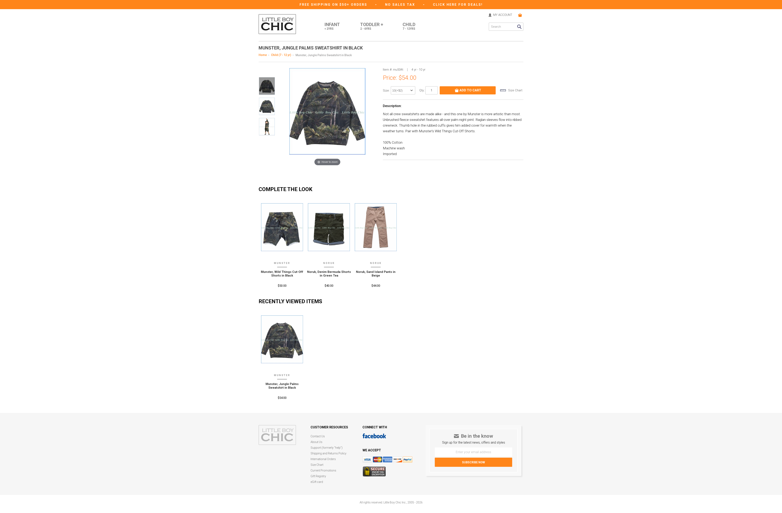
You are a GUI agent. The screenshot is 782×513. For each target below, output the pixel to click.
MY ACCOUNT (502, 15)
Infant (332, 26)
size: (386, 90)
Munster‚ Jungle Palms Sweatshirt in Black (282, 385)
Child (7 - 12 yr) (281, 55)
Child (409, 26)
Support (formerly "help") (327, 447)
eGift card (317, 482)
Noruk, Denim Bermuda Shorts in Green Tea (329, 273)
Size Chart (317, 465)
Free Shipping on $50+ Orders (334, 5)
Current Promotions (323, 470)
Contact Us (318, 436)
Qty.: (422, 90)
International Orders (323, 459)
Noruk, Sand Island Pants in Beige (375, 273)
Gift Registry (318, 476)
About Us (316, 442)
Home (263, 55)
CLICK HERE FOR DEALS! (458, 5)
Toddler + (371, 26)
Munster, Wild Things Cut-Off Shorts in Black (282, 273)
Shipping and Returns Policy (328, 453)
